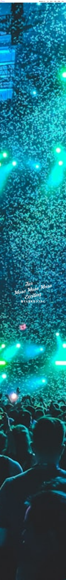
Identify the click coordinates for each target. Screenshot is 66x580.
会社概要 (55, 1)
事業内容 (51, 1)
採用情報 (59, 1)
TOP (48, 1)
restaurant (65, 303)
